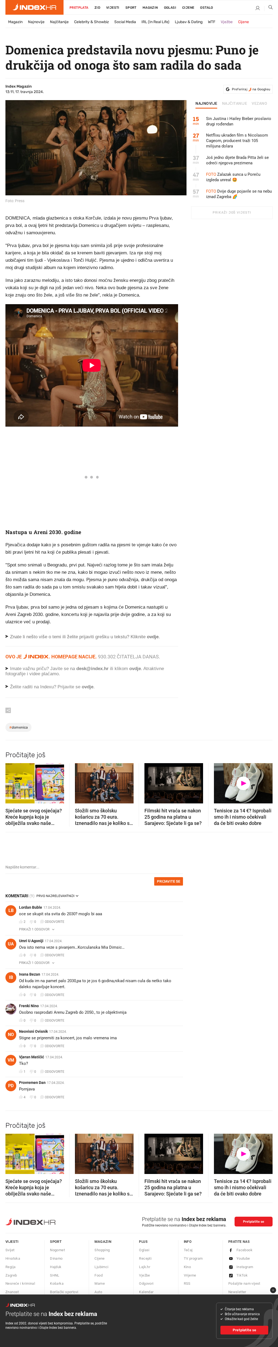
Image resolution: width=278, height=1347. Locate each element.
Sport (131, 8)
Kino (187, 1267)
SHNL (54, 1275)
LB (11, 910)
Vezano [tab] (259, 104)
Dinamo (56, 1258)
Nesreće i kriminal (20, 1283)
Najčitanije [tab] (234, 104)
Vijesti (112, 8)
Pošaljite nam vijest (244, 1283)
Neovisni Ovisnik (33, 1031)
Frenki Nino (29, 1006)
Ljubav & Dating (189, 22)
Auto (98, 1292)
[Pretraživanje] (268, 8)
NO (11, 1034)
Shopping (102, 1250)
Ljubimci (101, 1267)
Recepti (145, 1258)
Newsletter (237, 1292)
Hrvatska (12, 1258)
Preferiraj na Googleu (251, 89)
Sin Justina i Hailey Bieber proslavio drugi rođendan (238, 121)
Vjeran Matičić (31, 1057)
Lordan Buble (30, 907)
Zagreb (11, 1275)
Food (98, 1275)
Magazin (15, 22)
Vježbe (227, 22)
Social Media (125, 22)
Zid (97, 8)
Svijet (9, 1250)
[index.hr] (34, 7)
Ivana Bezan (29, 974)
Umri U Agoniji (31, 941)
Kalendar (146, 1292)
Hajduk (55, 1267)
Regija (10, 1267)
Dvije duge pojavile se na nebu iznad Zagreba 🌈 (239, 194)
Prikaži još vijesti (232, 212)
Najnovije (36, 22)
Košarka (57, 1283)
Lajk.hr (144, 1267)
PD (11, 1085)
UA (11, 944)
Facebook (244, 1250)
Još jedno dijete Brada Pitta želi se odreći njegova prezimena (237, 160)
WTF (211, 22)
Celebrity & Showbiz (91, 22)
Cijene (188, 8)
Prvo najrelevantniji (55, 896)
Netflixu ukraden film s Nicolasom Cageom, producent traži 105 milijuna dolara (237, 141)
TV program (193, 1258)
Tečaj (188, 1250)
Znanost (12, 1292)
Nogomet (57, 1250)
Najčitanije (59, 22)
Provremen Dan (32, 1082)
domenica (18, 727)
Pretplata (79, 8)
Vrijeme (190, 1275)
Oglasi (170, 8)
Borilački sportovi (64, 1292)
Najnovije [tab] (206, 104)
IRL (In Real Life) (155, 22)
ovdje (135, 668)
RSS (187, 1283)
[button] (12, 781)
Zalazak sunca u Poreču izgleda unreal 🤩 (233, 177)
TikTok (242, 1275)
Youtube (243, 1258)
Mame (99, 1283)
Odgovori (146, 1283)
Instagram (244, 1267)
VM (11, 1060)
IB (11, 977)
